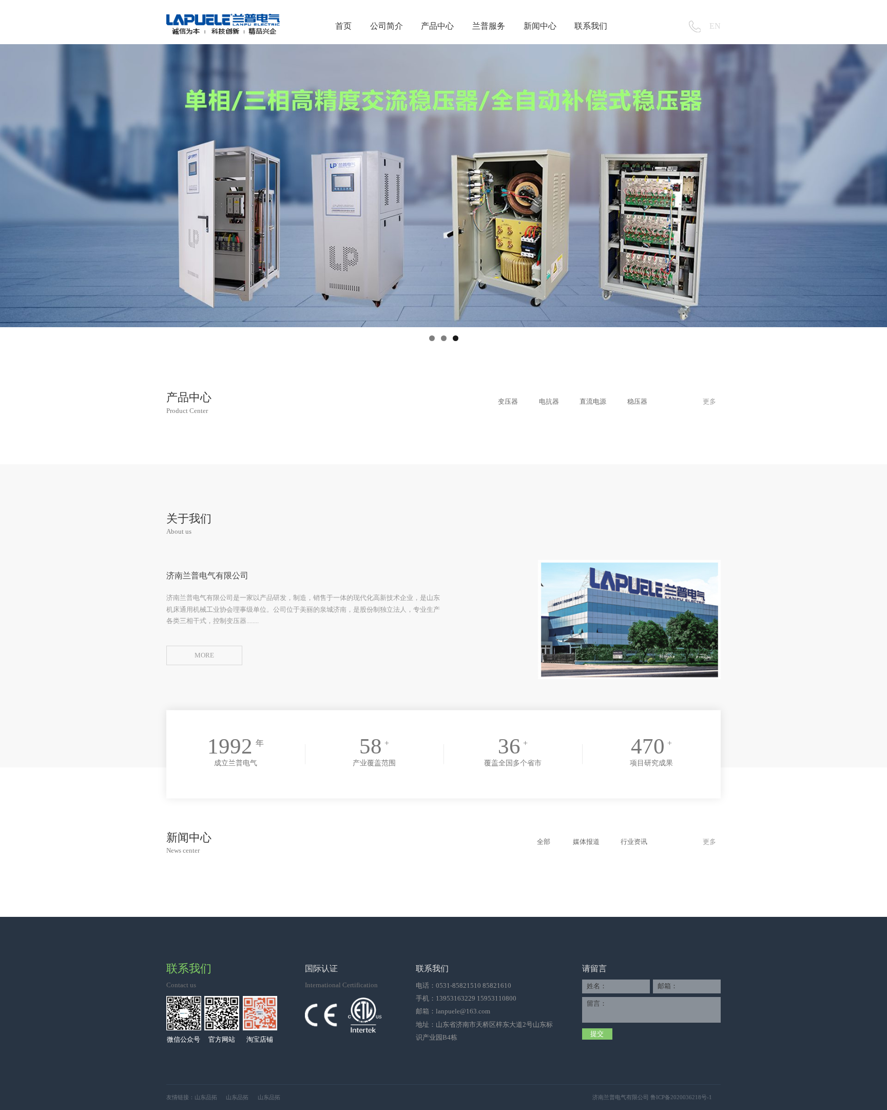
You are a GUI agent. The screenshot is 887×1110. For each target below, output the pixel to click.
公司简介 (386, 26)
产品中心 (437, 26)
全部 (543, 841)
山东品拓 (206, 1097)
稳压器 (637, 401)
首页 (343, 26)
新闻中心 (540, 26)
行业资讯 (634, 841)
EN (715, 26)
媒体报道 (586, 841)
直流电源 (593, 401)
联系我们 (590, 26)
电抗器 (549, 401)
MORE (204, 655)
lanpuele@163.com (463, 1011)
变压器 (508, 401)
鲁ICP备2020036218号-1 (681, 1097)
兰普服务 (488, 26)
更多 (709, 401)
